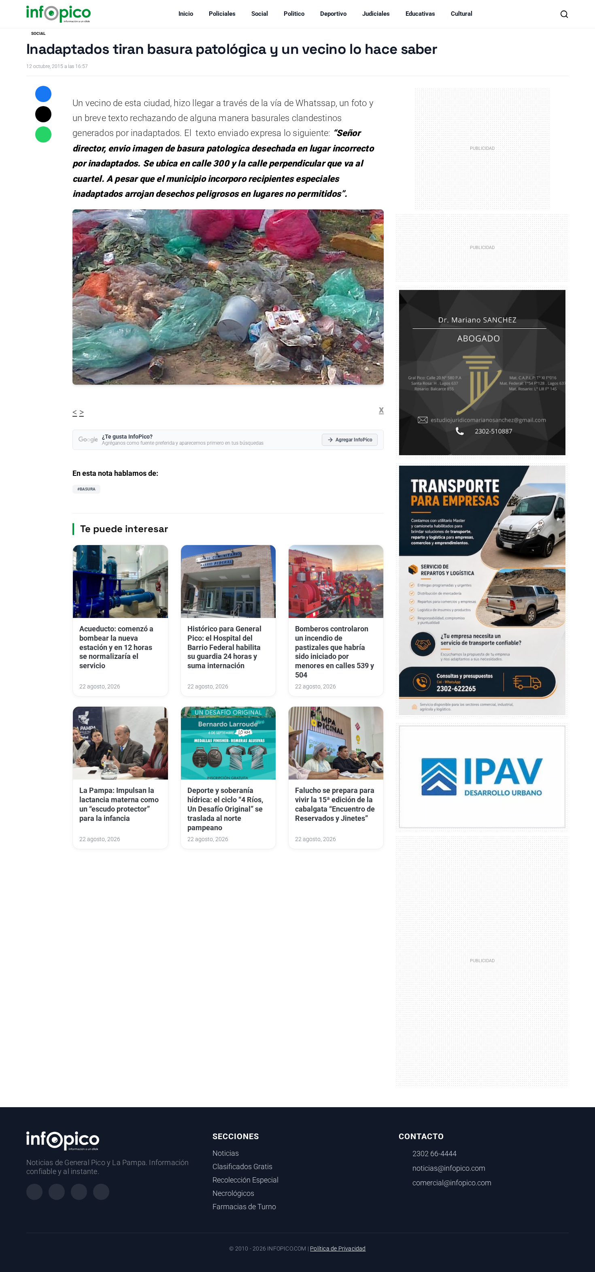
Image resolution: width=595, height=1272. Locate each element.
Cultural (461, 13)
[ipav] (482, 776)
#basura (86, 489)
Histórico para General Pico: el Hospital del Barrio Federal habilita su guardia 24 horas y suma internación (224, 647)
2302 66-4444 (434, 1154)
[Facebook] (34, 1192)
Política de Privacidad (338, 1248)
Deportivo (333, 13)
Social (259, 13)
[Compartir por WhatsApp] (43, 134)
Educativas (420, 13)
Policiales (222, 13)
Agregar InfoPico (354, 440)
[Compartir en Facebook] (43, 94)
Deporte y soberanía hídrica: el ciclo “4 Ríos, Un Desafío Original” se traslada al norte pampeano (225, 808)
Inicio (185, 13)
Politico (294, 13)
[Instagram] (57, 1192)
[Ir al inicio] (58, 14)
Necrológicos (233, 1193)
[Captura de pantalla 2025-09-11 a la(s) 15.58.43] (482, 372)
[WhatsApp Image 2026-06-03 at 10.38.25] (482, 590)
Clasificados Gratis (242, 1167)
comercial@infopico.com (451, 1183)
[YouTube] (101, 1192)
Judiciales (376, 13)
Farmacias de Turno (244, 1207)
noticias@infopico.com (448, 1168)
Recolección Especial (245, 1180)
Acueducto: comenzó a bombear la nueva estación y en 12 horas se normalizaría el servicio (116, 647)
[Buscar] (564, 14)
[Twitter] (79, 1192)
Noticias (225, 1153)
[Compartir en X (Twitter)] (43, 114)
